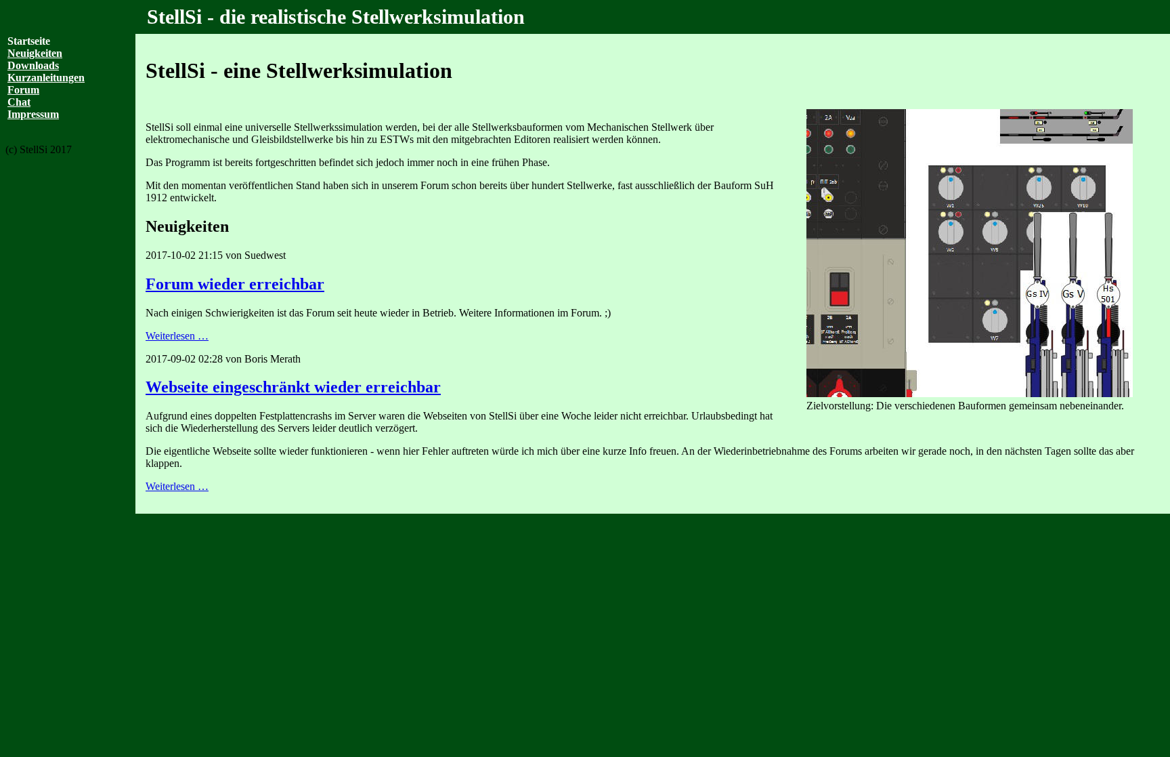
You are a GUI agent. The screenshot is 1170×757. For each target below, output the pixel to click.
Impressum (33, 114)
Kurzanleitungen (46, 77)
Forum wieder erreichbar (235, 284)
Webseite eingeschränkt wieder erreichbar (293, 387)
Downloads (33, 65)
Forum (23, 90)
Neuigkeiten (34, 53)
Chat (18, 102)
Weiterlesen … (231, 336)
